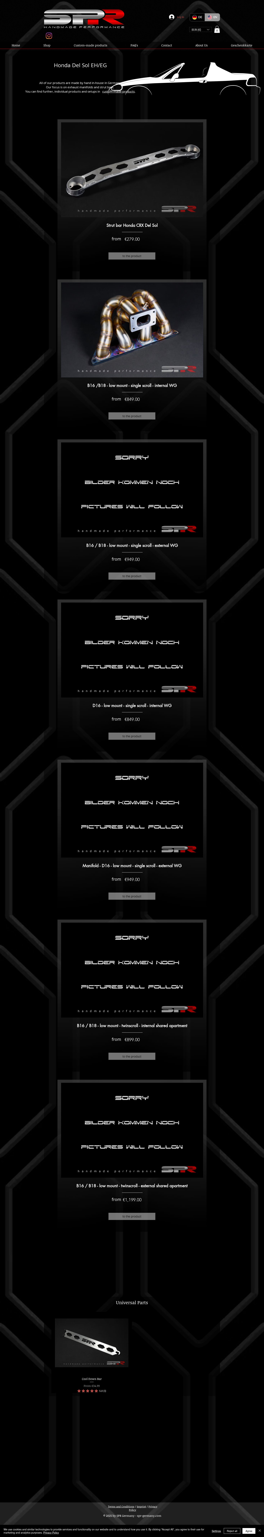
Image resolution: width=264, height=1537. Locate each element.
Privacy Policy (51, 1532)
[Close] (260, 1531)
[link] (91, 1390)
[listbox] (200, 29)
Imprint (141, 1506)
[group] (132, 1352)
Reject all (232, 1531)
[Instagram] (49, 36)
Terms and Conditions (121, 1506)
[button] (200, 29)
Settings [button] (216, 1531)
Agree (249, 1531)
